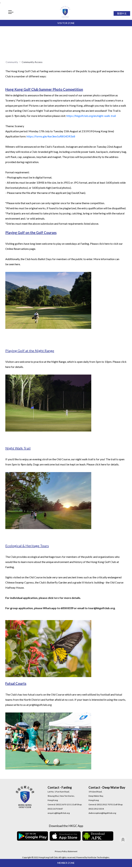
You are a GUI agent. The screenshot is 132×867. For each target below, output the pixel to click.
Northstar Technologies (98, 857)
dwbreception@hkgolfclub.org (102, 813)
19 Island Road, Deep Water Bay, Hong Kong (96, 795)
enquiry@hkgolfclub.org (59, 813)
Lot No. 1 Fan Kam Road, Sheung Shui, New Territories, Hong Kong (61, 795)
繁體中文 (122, 13)
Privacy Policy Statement (66, 851)
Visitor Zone (66, 23)
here (107, 243)
